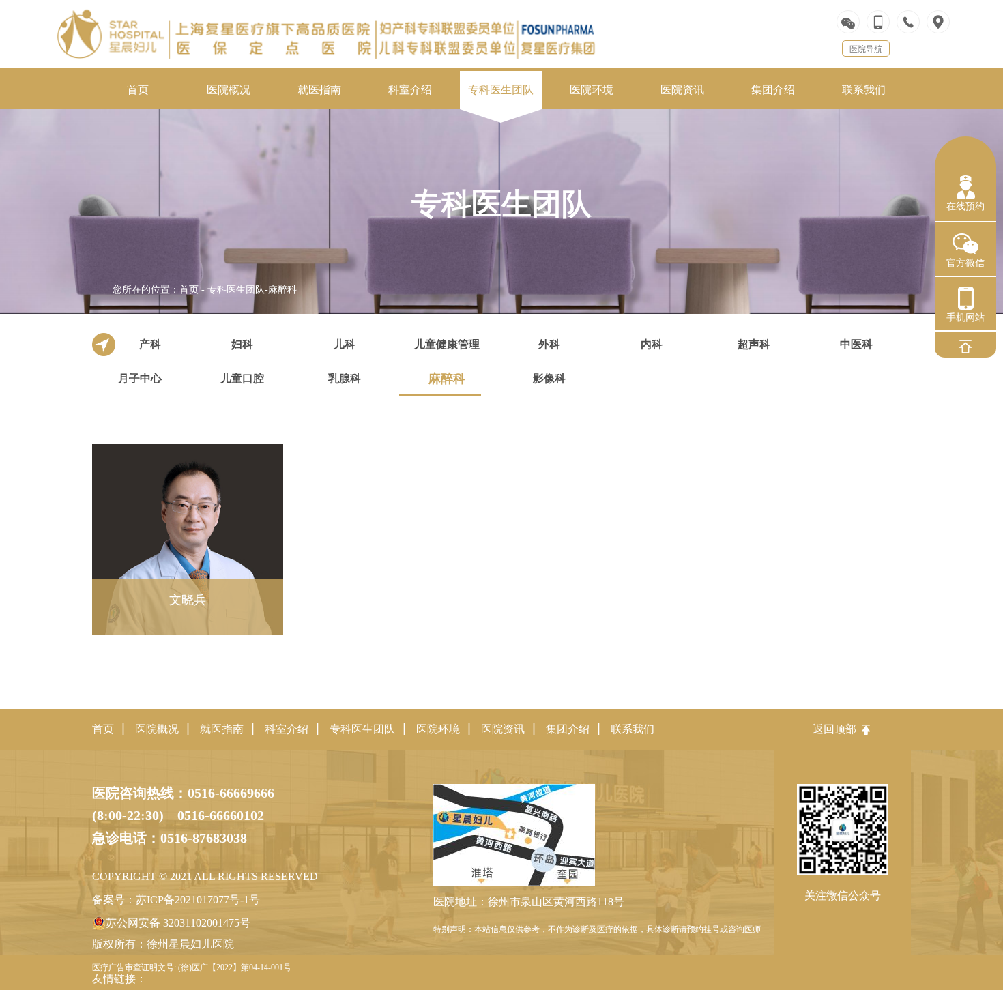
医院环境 (438, 729)
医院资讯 (503, 729)
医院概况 (157, 729)
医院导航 (865, 49)
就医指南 (222, 729)
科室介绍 (286, 729)
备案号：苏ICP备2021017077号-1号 (176, 899)
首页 (189, 290)
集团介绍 (568, 729)
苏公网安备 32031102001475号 (178, 923)
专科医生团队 (236, 290)
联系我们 (632, 729)
